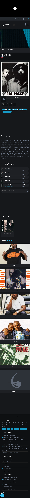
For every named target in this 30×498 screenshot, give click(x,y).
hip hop (5, 109)
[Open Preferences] (2, 495)
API (12, 429)
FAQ (8, 429)
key (14, 24)
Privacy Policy (23, 429)
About (3, 429)
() (9, 435)
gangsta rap (15, 109)
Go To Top (14, 416)
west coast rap (23, 109)
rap (9, 109)
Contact (16, 429)
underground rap (7, 111)
